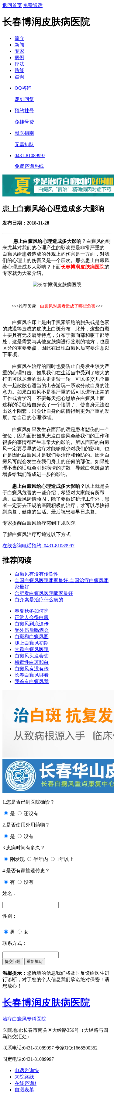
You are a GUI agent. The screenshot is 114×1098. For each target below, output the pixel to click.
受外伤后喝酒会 (32, 630)
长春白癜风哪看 (32, 675)
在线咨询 (12, 545)
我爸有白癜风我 (32, 681)
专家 (19, 51)
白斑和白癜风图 (32, 636)
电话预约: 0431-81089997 (48, 545)
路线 (19, 70)
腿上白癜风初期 (32, 643)
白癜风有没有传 (32, 668)
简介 (19, 38)
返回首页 (12, 5)
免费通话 (33, 5)
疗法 (19, 64)
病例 (19, 57)
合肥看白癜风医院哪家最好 (44, 593)
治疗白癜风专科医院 (24, 1018)
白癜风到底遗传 (32, 623)
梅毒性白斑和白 (32, 662)
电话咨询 (27, 1070)
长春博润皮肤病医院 (46, 1002)
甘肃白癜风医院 (32, 649)
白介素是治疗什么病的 (39, 599)
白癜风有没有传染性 (36, 574)
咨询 (19, 76)
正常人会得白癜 (32, 617)
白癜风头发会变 (32, 655)
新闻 (19, 44)
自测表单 (24, 1089)
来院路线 (24, 1076)
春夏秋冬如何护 (32, 611)
